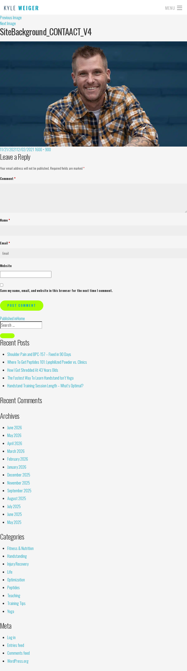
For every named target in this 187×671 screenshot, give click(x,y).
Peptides (13, 587)
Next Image (8, 23)
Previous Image (11, 17)
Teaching (13, 595)
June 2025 (14, 514)
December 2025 (18, 475)
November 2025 (18, 483)
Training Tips (16, 603)
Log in (11, 637)
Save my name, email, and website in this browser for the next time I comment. (56, 290)
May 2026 (14, 435)
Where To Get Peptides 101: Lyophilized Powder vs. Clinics (47, 362)
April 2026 (14, 443)
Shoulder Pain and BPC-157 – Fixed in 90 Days (39, 354)
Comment (8, 178)
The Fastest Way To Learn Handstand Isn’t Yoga (40, 378)
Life (9, 572)
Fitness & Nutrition (20, 548)
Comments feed (18, 653)
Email (5, 243)
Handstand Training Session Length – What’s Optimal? (45, 386)
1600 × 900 (43, 149)
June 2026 (14, 427)
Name (5, 220)
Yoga (10, 611)
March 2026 (16, 451)
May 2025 (14, 522)
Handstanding (17, 556)
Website (6, 265)
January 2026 (16, 467)
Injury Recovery (17, 564)
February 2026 (17, 459)
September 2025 (19, 491)
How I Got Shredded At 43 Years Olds (32, 370)
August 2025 (16, 498)
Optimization (16, 580)
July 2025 (14, 506)
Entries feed (15, 645)
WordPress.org (17, 661)
